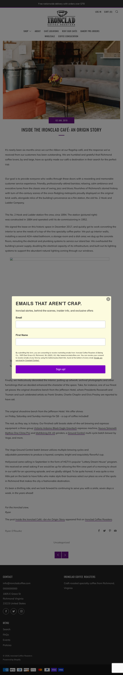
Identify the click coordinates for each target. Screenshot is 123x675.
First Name (22, 335)
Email (19, 317)
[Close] (108, 299)
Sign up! (60, 369)
